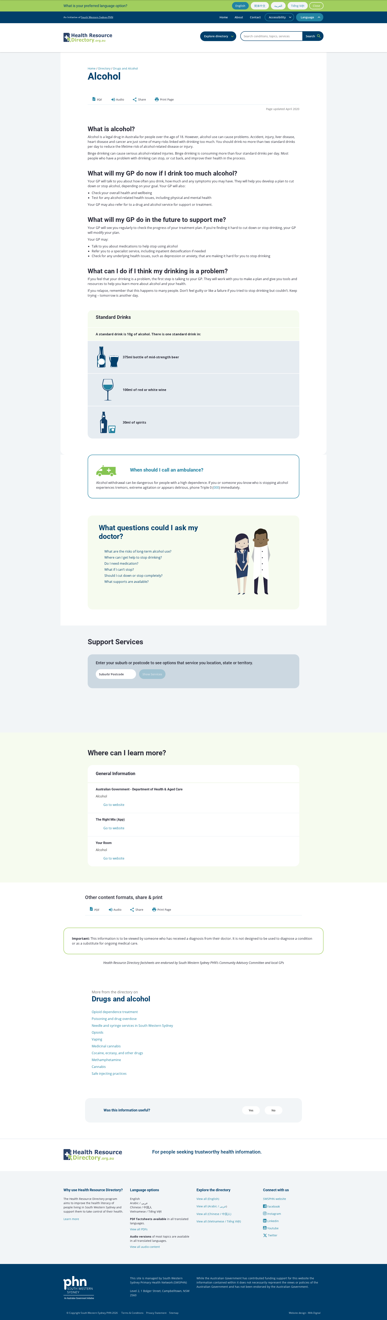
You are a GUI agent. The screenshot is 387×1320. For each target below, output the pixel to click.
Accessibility (277, 17)
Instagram (273, 1214)
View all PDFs (139, 1229)
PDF (99, 100)
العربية (278, 6)
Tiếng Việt (297, 6)
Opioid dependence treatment (115, 1012)
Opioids (97, 1032)
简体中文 (259, 6)
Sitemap (173, 1313)
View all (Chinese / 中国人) (214, 1214)
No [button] (274, 1110)
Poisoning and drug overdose (114, 1019)
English (240, 6)
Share (141, 99)
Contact (255, 17)
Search (310, 36)
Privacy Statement (156, 1313)
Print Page (166, 99)
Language (308, 17)
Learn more (71, 1219)
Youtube (272, 1228)
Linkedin (272, 1221)
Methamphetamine (106, 1060)
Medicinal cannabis (106, 1046)
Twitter (272, 1235)
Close (316, 6)
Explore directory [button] (216, 36)
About (239, 17)
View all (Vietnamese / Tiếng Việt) (219, 1221)
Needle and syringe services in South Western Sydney (132, 1025)
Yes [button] (251, 1110)
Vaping (97, 1039)
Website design (297, 1313)
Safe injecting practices (109, 1073)
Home (224, 17)
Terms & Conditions (132, 1313)
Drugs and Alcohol (125, 68)
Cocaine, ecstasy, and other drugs (117, 1053)
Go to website (113, 804)
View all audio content (145, 1247)
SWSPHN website (274, 1199)
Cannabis (99, 1066)
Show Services (152, 674)
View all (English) (208, 1199)
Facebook (273, 1206)
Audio (119, 99)
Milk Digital (314, 1313)
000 (216, 487)
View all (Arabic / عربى (211, 1206)
